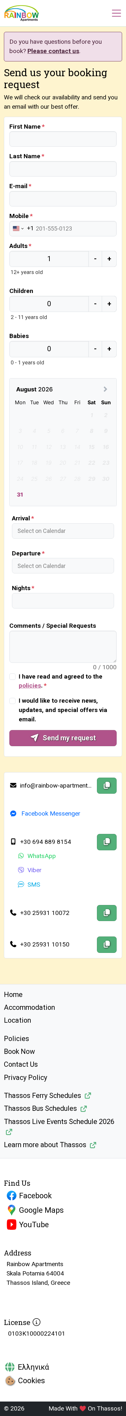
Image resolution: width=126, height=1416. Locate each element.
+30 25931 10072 (43, 913)
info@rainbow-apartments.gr (56, 785)
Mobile (19, 216)
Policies (16, 1039)
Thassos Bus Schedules (40, 1108)
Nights (21, 588)
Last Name (24, 156)
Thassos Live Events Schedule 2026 (59, 1122)
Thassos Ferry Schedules (42, 1096)
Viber (34, 870)
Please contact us (53, 51)
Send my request (68, 738)
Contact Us (21, 1064)
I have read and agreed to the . (60, 681)
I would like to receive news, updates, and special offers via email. (63, 710)
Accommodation (29, 1007)
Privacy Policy (25, 1077)
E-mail (18, 186)
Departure (26, 553)
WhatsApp (41, 856)
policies (30, 685)
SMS (33, 884)
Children (21, 291)
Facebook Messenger (50, 813)
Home (13, 995)
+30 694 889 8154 (44, 841)
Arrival (21, 518)
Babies (19, 336)
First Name (25, 126)
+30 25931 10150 (43, 944)
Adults (18, 246)
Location (17, 1020)
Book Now (19, 1051)
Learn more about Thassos (45, 1145)
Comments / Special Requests (52, 625)
